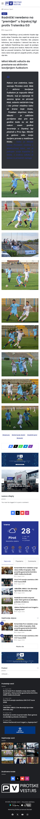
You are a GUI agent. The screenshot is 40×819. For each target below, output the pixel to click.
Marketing (11, 809)
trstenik (20, 438)
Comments (32, 561)
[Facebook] (10, 446)
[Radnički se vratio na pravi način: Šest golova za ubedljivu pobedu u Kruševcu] (7, 600)
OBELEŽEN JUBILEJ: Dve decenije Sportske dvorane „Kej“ (25, 590)
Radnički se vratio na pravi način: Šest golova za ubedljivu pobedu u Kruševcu (26, 600)
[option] (20, 481)
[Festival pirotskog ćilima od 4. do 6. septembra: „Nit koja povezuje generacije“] (32, 760)
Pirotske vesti (15, 802)
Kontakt (29, 809)
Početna (5, 9)
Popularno (19, 561)
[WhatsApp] (20, 446)
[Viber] (30, 446)
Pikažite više (20, 646)
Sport (11, 9)
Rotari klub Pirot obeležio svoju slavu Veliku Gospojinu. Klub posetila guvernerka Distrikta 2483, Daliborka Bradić (26, 571)
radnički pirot (32, 435)
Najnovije (7, 561)
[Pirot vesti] (13, 3)
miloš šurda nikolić (19, 435)
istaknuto (6, 435)
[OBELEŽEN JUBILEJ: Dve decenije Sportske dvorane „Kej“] (7, 591)
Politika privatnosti (21, 809)
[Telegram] (25, 446)
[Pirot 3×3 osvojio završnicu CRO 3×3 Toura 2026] (7, 582)
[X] (15, 446)
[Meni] (3, 4)
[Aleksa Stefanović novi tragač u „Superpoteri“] (7, 610)
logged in (13, 502)
